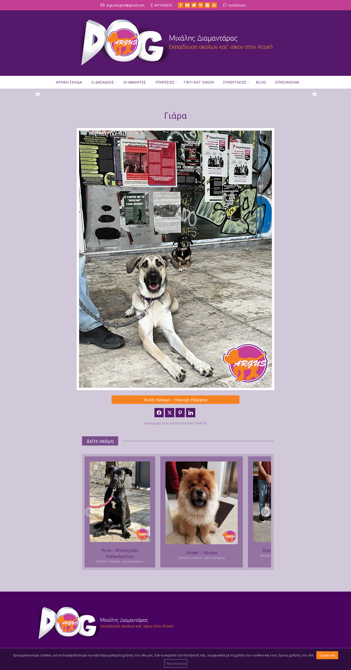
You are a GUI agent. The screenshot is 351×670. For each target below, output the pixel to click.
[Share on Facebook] (159, 412)
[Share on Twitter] (169, 412)
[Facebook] (180, 5)
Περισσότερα (176, 663)
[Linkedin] (214, 5)
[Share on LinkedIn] (190, 412)
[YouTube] (187, 5)
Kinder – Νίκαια (202, 553)
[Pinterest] (201, 5)
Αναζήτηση (236, 5)
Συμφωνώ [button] (327, 655)
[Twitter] (194, 5)
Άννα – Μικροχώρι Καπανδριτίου (119, 553)
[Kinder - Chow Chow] (201, 503)
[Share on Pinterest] (180, 412)
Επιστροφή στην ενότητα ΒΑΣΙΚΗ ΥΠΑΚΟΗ (175, 423)
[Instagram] (207, 5)
